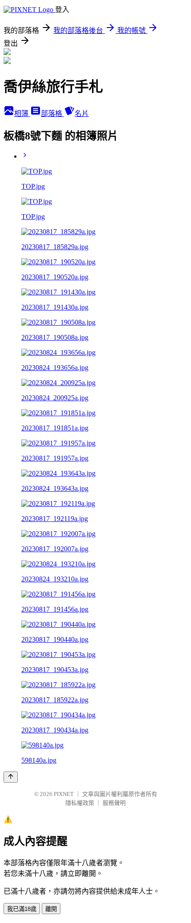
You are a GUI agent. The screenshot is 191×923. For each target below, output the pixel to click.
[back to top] (11, 777)
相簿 (22, 113)
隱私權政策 (79, 803)
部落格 (52, 113)
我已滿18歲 (21, 909)
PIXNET (64, 794)
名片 (82, 113)
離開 (51, 909)
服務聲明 (114, 803)
